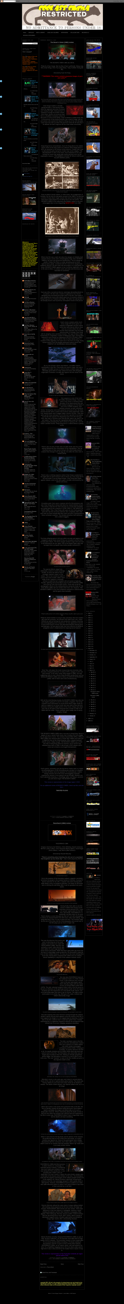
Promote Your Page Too (27, 176)
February (91, 713)
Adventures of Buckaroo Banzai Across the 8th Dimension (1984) (29, 305)
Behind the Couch (29, 343)
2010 (89, 648)
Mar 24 (92, 674)
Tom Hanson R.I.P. (28, 384)
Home (24, 32)
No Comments (34, 126)
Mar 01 (92, 711)
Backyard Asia (28, 348)
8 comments (71, 1257)
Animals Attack (64, 1258)
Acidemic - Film (28, 433)
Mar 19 (92, 676)
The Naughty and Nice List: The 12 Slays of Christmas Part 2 (34, 99)
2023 (89, 620)
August (91, 659)
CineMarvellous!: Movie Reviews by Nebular (30, 457)
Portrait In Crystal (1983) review (34, 82)
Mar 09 (92, 702)
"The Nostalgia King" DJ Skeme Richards (30, 517)
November (92, 652)
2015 (89, 637)
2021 (89, 624)
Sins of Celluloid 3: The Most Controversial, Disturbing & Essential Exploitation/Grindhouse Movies (93, 557)
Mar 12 (92, 687)
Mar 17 (92, 681)
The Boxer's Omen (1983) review (62, 42)
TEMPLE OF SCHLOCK (30, 382)
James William (66, 1293)
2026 (89, 613)
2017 (89, 633)
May (90, 665)
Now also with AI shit (29, 398)
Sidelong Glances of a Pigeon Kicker (30, 290)
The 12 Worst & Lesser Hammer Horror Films (95, 534)
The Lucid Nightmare (29, 441)
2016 (89, 635)
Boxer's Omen (68, 817)
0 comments (70, 816)
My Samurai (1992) (28, 512)
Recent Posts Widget (26, 163)
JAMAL (26, 522)
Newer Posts (43, 1264)
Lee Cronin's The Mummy (30, 368)
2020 (89, 626)
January (91, 715)
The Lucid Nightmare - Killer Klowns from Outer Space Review (30, 444)
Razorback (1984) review (62, 823)
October (91, 655)
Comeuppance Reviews (30, 511)
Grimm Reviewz (28, 526)
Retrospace (27, 489)
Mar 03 (92, 708)
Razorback (72, 1258)
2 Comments (33, 94)
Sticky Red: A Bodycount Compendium (27, 374)
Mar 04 (92, 706)
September (92, 657)
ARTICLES (31, 32)
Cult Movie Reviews (29, 302)
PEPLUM (26, 297)
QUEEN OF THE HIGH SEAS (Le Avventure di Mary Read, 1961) (30, 479)
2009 (89, 718)
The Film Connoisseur (30, 483)
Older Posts (81, 1264)
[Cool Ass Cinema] (23, 175)
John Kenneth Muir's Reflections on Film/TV (30, 318)
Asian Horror (60, 817)
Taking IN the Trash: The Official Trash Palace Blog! (30, 504)
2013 (89, 642)
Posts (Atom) (50, 1267)
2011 (89, 646)
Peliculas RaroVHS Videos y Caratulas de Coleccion (30, 559)
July (90, 661)
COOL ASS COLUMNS (53, 32)
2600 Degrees (73, 1293)
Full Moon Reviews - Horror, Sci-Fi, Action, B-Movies (30, 327)
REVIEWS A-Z (85, 32)
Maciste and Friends (29, 567)
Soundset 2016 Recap (29, 519)
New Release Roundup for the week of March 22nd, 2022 (30, 452)
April (90, 668)
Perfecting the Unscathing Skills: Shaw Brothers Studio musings (30, 466)
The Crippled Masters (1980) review (34, 115)
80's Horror (56, 1258)
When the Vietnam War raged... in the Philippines (30, 395)
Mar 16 (92, 683)
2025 (89, 615)
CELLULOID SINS (74, 32)
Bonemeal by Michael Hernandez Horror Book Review (29, 338)
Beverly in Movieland (29, 310)
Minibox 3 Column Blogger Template (55, 1293)
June (90, 663)
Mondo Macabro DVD (29, 496)
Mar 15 (92, 685)
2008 (89, 720)
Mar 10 (92, 700)
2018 (89, 631)
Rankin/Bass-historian (30, 280)
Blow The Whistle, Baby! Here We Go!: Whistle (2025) (29, 378)
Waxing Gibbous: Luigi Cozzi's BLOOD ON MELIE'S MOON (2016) (29, 436)
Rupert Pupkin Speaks (30, 449)
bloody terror (27, 367)
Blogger (33, 576)
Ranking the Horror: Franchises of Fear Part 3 (34, 150)
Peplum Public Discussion (30, 298)
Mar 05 (92, 704)
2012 (89, 644)
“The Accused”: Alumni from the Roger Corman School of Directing (30, 313)
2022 (89, 622)
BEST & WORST (40, 32)
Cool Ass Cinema (25, 173)
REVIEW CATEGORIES (29, 35)
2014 (89, 639)
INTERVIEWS (64, 32)
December (92, 650)
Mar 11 (92, 689)
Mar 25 (92, 672)
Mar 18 (92, 678)
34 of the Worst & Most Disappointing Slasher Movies (96, 461)
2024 (89, 617)
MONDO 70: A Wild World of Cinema (29, 475)
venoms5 (98, 875)
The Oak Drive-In (28, 387)
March (91, 670)
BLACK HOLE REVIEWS (30, 541)
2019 (89, 628)
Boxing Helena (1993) (29, 344)
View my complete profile (93, 915)
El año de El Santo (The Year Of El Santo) (30, 548)
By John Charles (28, 535)
